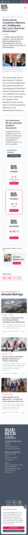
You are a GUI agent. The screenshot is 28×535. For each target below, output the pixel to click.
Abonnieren (14, 183)
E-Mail (18, 263)
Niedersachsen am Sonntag (12, 468)
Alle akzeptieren (13, 528)
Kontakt (7, 456)
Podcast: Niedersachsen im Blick (14, 465)
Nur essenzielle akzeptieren (14, 531)
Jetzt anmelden (14, 156)
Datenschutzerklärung (8, 523)
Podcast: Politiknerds (10, 467)
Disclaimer (8, 445)
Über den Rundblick (10, 454)
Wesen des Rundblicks (11, 458)
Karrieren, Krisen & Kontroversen (10, 471)
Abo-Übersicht (9, 459)
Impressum (8, 443)
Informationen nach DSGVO (12, 448)
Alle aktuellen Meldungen (9, 292)
